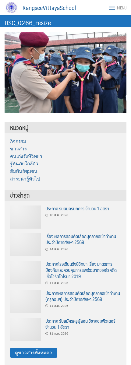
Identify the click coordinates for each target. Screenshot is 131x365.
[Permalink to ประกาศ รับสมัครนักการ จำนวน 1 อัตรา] (25, 216)
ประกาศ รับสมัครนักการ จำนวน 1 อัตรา (77, 208)
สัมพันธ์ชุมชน (23, 171)
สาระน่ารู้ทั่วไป (25, 178)
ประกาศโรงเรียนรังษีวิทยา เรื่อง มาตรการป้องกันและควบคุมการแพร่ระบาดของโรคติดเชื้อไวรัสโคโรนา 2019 (81, 270)
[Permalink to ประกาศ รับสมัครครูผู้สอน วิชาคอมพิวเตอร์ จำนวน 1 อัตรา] (25, 329)
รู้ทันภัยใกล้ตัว (24, 163)
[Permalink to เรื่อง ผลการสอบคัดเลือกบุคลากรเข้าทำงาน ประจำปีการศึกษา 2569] (25, 244)
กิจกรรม (18, 141)
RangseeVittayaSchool (49, 7)
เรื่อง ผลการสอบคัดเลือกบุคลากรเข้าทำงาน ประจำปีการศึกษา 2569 (80, 239)
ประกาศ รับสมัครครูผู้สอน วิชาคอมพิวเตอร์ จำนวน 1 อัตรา (80, 324)
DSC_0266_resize (28, 22)
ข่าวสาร (18, 148)
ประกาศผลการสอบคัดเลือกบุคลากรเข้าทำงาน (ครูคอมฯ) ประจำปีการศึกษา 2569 (82, 296)
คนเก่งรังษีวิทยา (26, 156)
